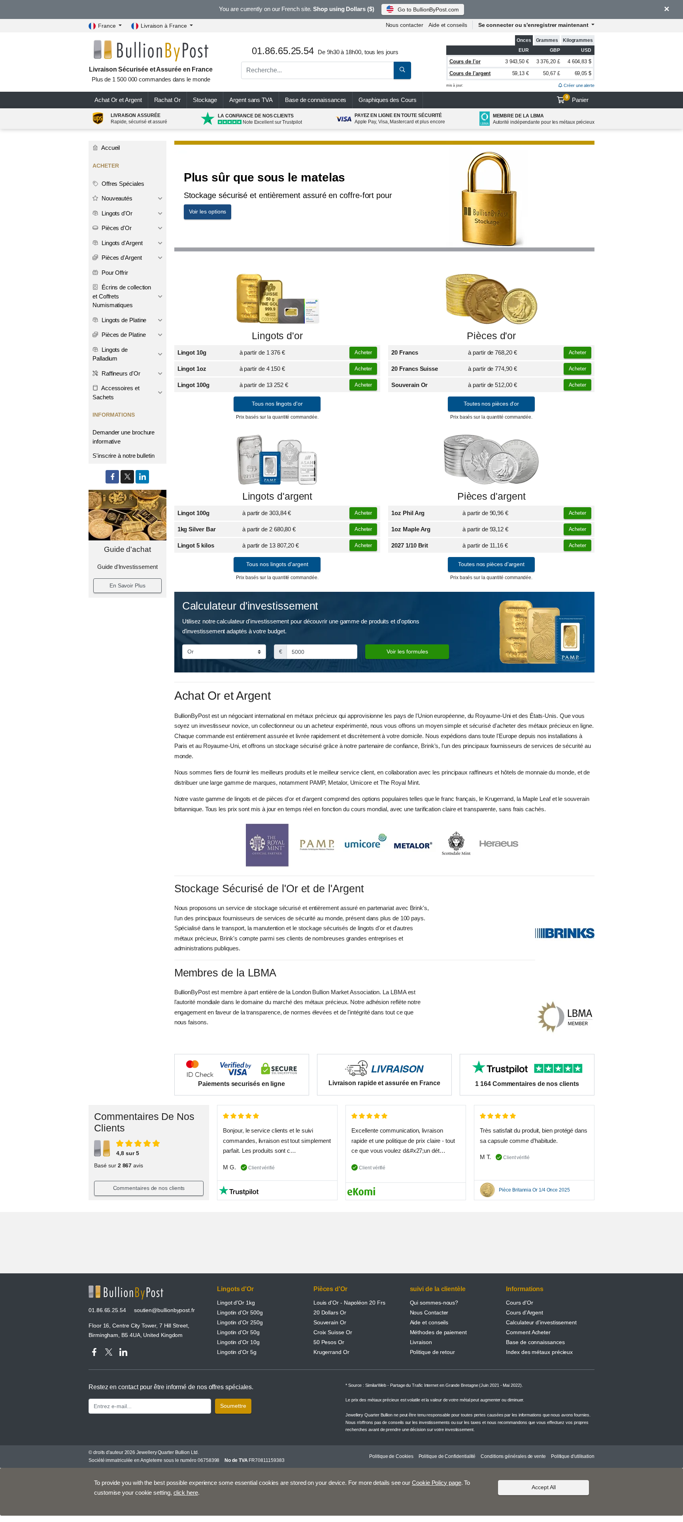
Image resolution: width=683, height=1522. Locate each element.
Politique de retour (432, 1352)
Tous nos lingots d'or (277, 403)
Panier (577, 98)
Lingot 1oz (191, 368)
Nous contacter (404, 25)
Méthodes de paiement (438, 1332)
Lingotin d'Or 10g (238, 1342)
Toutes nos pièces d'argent (491, 564)
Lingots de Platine (123, 320)
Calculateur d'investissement (541, 1322)
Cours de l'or (465, 61)
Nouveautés (116, 198)
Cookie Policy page (436, 1482)
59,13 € (520, 73)
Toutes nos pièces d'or (491, 403)
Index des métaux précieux (539, 1352)
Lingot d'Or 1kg (236, 1302)
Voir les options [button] (207, 211)
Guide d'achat (127, 549)
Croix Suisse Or (332, 1332)
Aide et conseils (447, 25)
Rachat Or (167, 99)
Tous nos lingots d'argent (277, 564)
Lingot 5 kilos (195, 545)
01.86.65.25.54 (107, 1310)
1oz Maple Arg (410, 529)
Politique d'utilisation (572, 1456)
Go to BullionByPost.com (428, 9)
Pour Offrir (114, 272)
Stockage (205, 99)
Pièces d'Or (116, 228)
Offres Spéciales (122, 183)
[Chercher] (402, 70)
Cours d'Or (519, 1302)
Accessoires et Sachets (116, 392)
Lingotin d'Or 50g (238, 1332)
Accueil (110, 147)
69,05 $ (583, 73)
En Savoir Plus (127, 585)
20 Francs (404, 352)
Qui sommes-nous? (434, 1302)
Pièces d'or (491, 335)
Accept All (544, 1487)
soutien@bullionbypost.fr (164, 1310)
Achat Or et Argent (118, 99)
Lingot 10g (191, 352)
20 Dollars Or (329, 1312)
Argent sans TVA (251, 99)
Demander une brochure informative (123, 437)
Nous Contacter (429, 1312)
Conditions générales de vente (513, 1456)
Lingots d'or (277, 335)
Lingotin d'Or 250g (240, 1322)
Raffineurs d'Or (120, 373)
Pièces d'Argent (121, 257)
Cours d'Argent (524, 1312)
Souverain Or (409, 384)
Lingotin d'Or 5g (237, 1352)
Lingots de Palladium (110, 354)
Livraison (421, 1342)
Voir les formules (407, 651)
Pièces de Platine (123, 334)
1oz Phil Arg (408, 513)
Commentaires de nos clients (149, 1188)
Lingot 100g (193, 384)
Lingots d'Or (116, 213)
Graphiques (387, 99)
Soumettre (233, 1406)
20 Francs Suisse (414, 368)
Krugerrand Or (331, 1352)
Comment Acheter (528, 1332)
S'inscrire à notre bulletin (123, 455)
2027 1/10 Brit (409, 545)
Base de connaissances (315, 99)
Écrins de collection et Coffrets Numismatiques (121, 296)
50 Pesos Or (328, 1342)
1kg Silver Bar (196, 529)
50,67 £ (551, 73)
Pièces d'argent (491, 496)
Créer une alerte (578, 85)
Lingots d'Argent (121, 243)
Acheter (363, 352)
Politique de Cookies (391, 1456)
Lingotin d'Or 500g (240, 1312)
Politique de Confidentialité (447, 1456)
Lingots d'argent (277, 496)
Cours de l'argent (470, 73)
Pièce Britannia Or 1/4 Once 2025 (534, 1190)
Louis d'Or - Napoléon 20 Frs (349, 1302)
